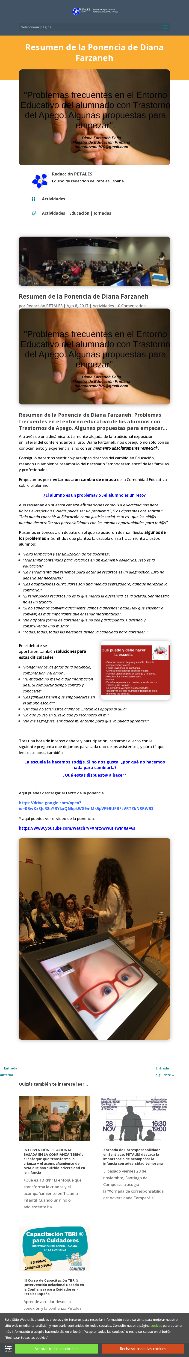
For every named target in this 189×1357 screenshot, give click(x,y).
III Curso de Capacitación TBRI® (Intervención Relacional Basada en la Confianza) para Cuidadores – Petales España (54, 1287)
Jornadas (102, 213)
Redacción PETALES (44, 305)
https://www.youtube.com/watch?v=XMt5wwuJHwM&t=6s (77, 828)
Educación (79, 213)
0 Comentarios (131, 305)
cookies (156, 1325)
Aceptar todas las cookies (56, 1348)
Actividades (53, 199)
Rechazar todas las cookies (143, 1348)
